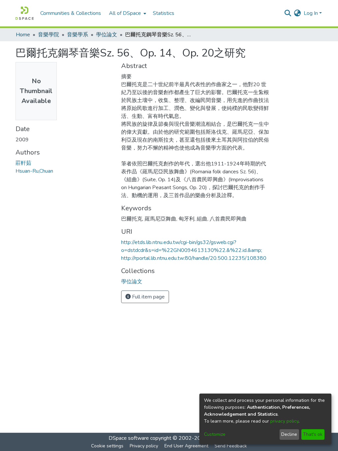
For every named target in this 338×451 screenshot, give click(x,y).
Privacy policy (144, 446)
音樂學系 (77, 34)
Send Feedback (231, 446)
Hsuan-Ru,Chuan (34, 171)
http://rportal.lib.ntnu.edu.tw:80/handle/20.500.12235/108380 (193, 258)
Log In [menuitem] (311, 13)
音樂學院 (48, 34)
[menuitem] (127, 13)
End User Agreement (186, 446)
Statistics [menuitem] (163, 13)
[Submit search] (288, 13)
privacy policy (284, 421)
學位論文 (106, 34)
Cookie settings (107, 446)
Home (23, 34)
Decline (289, 434)
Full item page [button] (148, 296)
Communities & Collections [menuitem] (70, 13)
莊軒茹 (23, 163)
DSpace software (129, 438)
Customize (214, 434)
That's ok (312, 434)
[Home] (25, 13)
